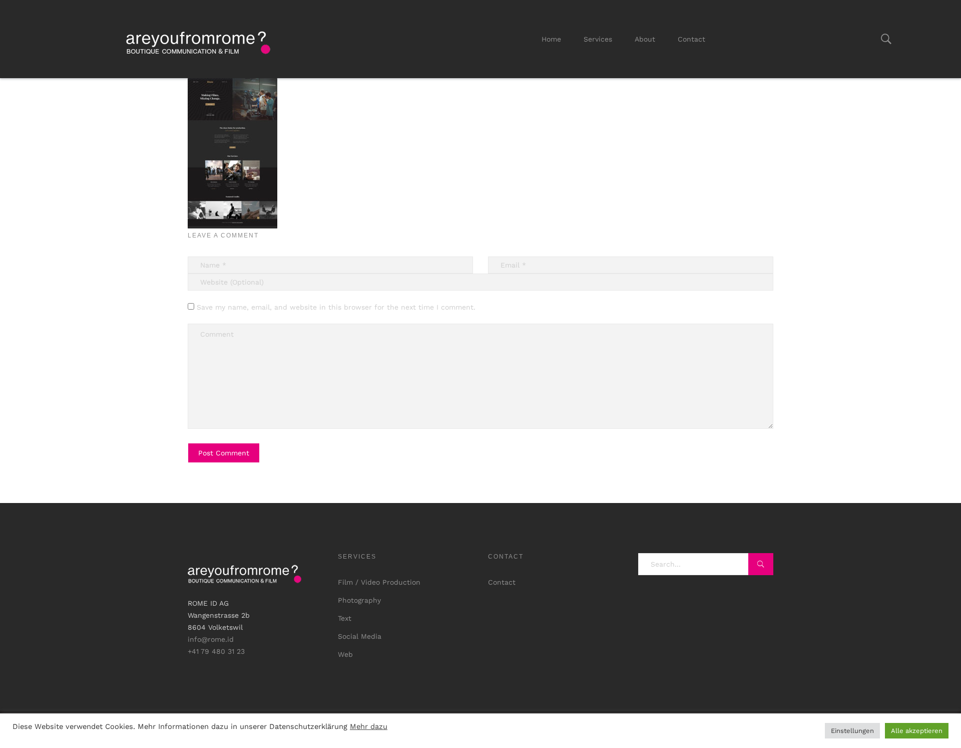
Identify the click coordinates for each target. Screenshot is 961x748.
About (645, 39)
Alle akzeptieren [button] (916, 730)
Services (598, 39)
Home (551, 39)
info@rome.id (211, 639)
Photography (359, 600)
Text (344, 618)
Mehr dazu (368, 726)
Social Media (359, 636)
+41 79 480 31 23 (216, 651)
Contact (691, 39)
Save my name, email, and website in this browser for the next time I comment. (336, 307)
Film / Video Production (379, 582)
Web (345, 654)
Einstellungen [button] (852, 730)
